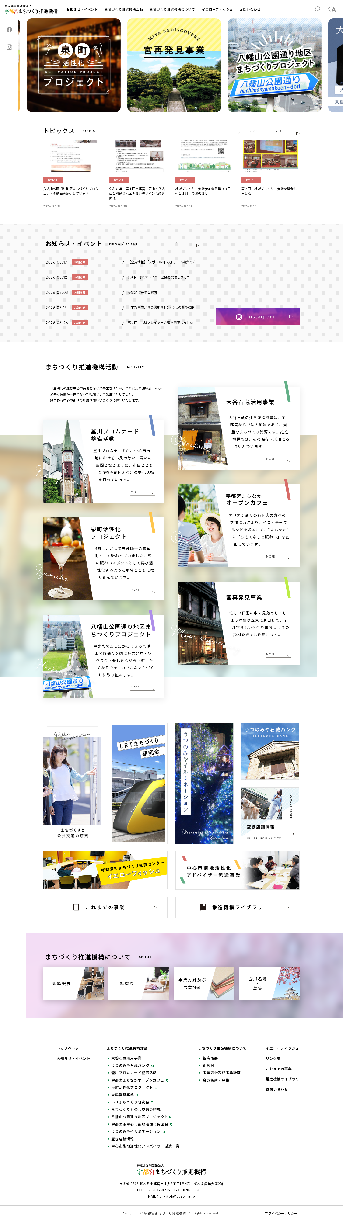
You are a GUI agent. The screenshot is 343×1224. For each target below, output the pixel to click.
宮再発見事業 (123, 1094)
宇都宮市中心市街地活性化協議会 (140, 1124)
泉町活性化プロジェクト (132, 1087)
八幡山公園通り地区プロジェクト (139, 1116)
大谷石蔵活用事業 (126, 1058)
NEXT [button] (279, 131)
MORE (270, 459)
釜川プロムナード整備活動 (134, 1072)
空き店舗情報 (122, 1139)
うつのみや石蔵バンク (130, 1065)
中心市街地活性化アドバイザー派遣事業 (145, 1146)
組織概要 (210, 1058)
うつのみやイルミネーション (136, 1131)
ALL (178, 243)
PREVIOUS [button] (255, 131)
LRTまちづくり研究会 (130, 1102)
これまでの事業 (279, 1068)
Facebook (9, 29)
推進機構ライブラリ (282, 1079)
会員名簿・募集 (216, 1080)
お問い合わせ (250, 9)
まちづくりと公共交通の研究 (136, 1109)
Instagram (9, 47)
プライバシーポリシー (281, 1213)
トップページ (68, 1048)
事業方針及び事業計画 (222, 1072)
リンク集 (273, 1058)
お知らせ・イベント (82, 9)
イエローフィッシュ (217, 9)
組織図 (208, 1065)
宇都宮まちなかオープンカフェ (138, 1080)
